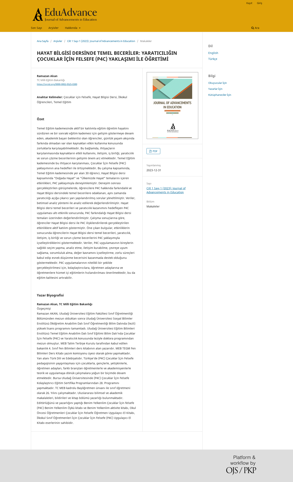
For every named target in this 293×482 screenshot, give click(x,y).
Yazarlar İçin (215, 89)
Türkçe (212, 59)
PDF (154, 151)
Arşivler (53, 28)
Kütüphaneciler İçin (219, 95)
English (213, 53)
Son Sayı (36, 28)
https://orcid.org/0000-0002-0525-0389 (57, 84)
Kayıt (249, 3)
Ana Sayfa (42, 41)
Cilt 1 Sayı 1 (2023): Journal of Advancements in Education (101, 41)
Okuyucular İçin (217, 83)
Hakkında (71, 28)
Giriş (259, 3)
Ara (256, 28)
